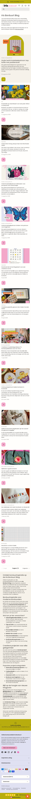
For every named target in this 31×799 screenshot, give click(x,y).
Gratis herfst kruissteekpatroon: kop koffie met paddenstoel (15, 61)
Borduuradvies (20, 29)
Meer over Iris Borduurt (9, 747)
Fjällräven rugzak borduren (9, 469)
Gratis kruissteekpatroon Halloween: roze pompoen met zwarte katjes (13, 184)
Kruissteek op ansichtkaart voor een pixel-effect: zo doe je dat (15, 104)
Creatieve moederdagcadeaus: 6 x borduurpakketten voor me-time (11, 347)
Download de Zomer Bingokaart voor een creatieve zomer (13, 267)
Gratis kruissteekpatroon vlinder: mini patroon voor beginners (14, 226)
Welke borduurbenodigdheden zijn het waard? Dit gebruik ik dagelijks (14, 429)
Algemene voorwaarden (6, 788)
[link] (6, 568)
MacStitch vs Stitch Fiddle (8, 545)
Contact (3, 789)
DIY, (2, 466)
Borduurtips (4, 426)
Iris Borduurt (7, 786)
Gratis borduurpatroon (6, 58)
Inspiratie (3, 141)
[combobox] (15, 9)
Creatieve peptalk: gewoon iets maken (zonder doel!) (15, 307)
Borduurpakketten (5, 345)
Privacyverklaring (16, 788)
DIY (2, 101)
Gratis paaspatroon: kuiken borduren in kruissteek (12, 387)
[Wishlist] (19, 5)
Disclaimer (23, 788)
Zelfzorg (3, 305)
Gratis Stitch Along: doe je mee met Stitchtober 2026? (15, 144)
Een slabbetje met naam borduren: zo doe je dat (15, 507)
